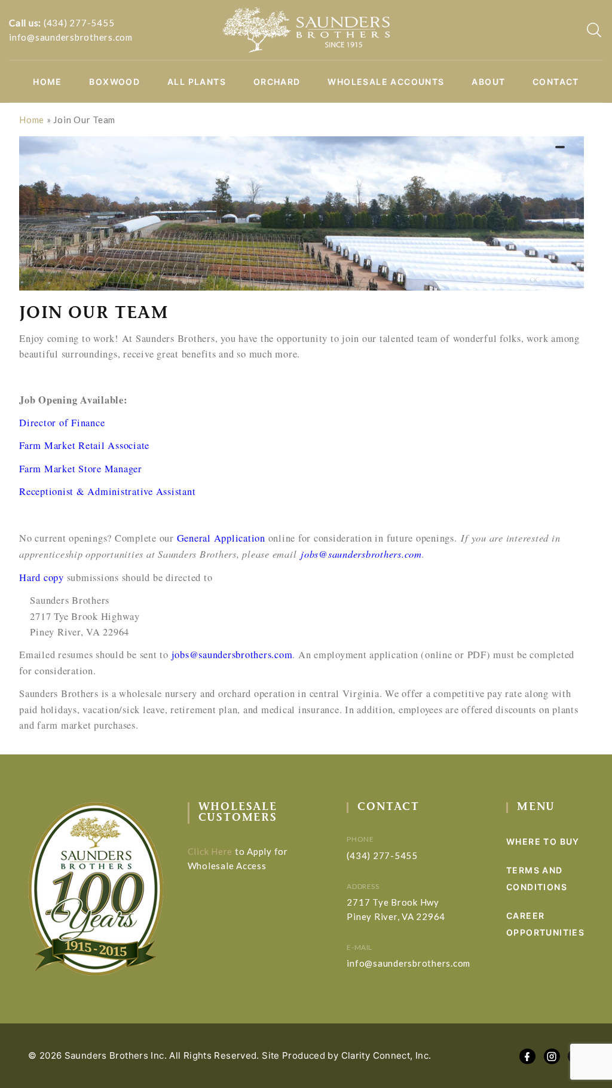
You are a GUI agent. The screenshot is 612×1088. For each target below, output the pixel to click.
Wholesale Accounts (386, 82)
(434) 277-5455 (79, 22)
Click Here (210, 851)
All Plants (196, 82)
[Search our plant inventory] (594, 30)
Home (47, 82)
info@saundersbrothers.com (71, 37)
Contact (556, 82)
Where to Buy (543, 841)
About (488, 82)
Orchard (277, 82)
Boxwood (114, 82)
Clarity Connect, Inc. (386, 1055)
